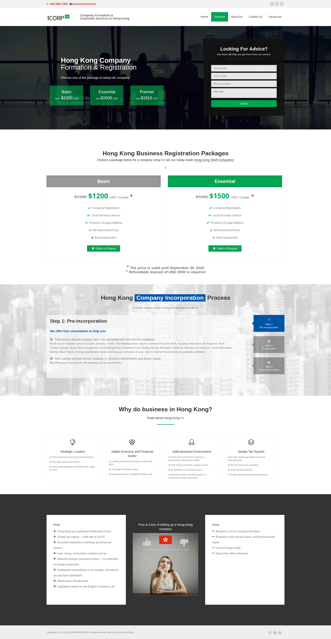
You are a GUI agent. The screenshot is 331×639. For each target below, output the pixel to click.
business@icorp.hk (84, 3)
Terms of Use (113, 632)
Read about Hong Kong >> (165, 418)
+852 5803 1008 (58, 3)
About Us (237, 16)
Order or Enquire (105, 248)
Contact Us (255, 16)
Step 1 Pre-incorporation (268, 326)
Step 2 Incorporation (269, 347)
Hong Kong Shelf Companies (214, 160)
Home (204, 16)
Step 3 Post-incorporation (269, 368)
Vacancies (275, 16)
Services (219, 16)
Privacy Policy (127, 632)
